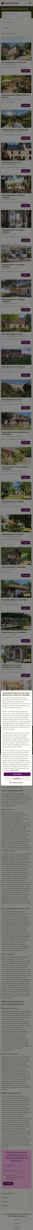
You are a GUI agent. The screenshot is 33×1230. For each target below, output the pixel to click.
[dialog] (16, 738)
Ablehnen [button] (17, 778)
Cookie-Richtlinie (14, 770)
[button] (16, 783)
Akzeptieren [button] (17, 774)
